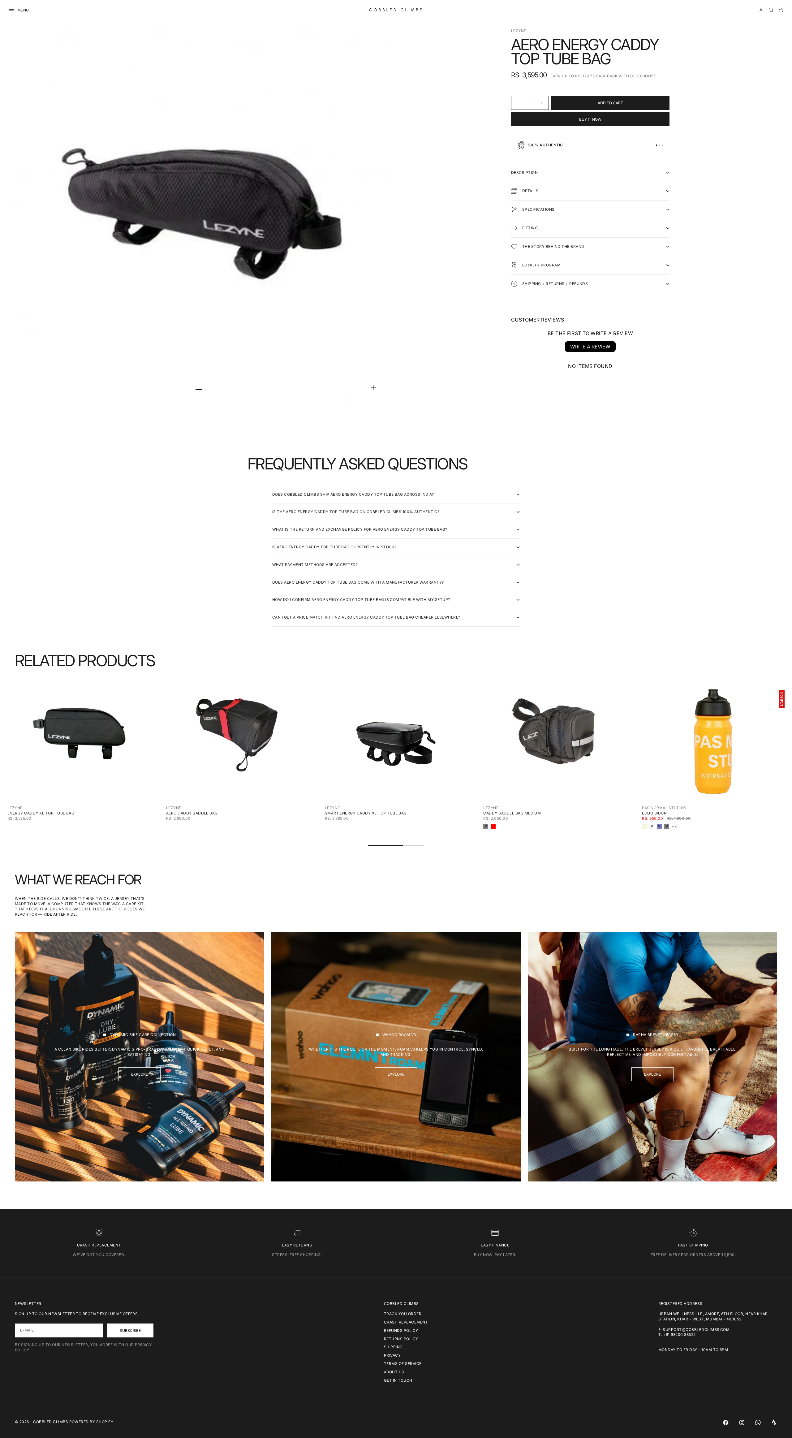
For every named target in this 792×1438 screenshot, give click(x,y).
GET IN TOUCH (398, 1380)
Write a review (590, 346)
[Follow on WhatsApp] (758, 1422)
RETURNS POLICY (401, 1339)
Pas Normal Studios (664, 807)
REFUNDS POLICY (401, 1330)
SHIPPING (393, 1347)
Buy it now (590, 119)
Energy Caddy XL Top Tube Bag (40, 813)
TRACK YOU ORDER (402, 1313)
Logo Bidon (654, 813)
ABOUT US (394, 1372)
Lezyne (518, 30)
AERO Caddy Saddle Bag (192, 813)
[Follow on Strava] (774, 1422)
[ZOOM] (374, 387)
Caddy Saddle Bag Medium (512, 813)
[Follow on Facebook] (726, 1422)
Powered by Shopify (91, 1421)
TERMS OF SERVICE (403, 1363)
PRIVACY (392, 1355)
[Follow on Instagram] (742, 1422)
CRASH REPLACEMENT (406, 1322)
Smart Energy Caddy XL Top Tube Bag (366, 813)
